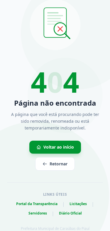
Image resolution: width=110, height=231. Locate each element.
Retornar (58, 164)
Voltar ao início (58, 147)
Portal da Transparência (36, 204)
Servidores (37, 213)
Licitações (78, 204)
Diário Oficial (70, 213)
